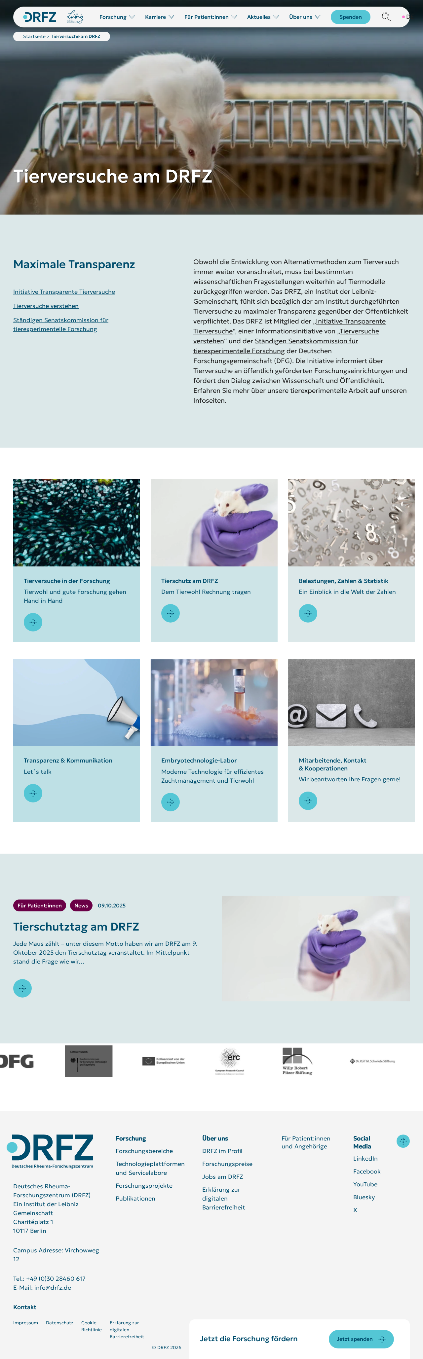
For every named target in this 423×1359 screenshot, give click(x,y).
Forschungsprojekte (144, 1185)
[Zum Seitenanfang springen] (403, 1141)
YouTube (365, 1184)
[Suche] (386, 17)
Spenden (350, 17)
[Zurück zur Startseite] (39, 17)
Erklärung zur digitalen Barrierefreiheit (223, 1198)
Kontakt (24, 1307)
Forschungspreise (227, 1164)
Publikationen (135, 1198)
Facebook (367, 1171)
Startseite (34, 36)
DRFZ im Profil (222, 1151)
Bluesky (364, 1197)
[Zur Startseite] (50, 1152)
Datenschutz (59, 1323)
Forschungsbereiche (144, 1151)
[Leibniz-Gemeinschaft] (75, 16)
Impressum (25, 1323)
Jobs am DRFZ (222, 1176)
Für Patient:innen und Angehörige (306, 1142)
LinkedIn (365, 1158)
